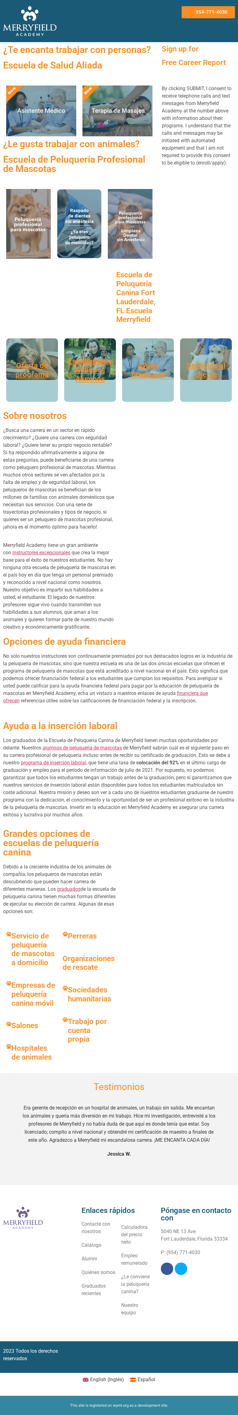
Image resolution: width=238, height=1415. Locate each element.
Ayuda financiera (148, 370)
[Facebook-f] (167, 1269)
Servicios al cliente (206, 370)
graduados (69, 889)
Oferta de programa (32, 370)
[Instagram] (181, 1269)
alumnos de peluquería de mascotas (82, 748)
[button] (170, 12)
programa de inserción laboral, (54, 763)
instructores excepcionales (41, 553)
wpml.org (121, 1405)
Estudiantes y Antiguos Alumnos (90, 370)
